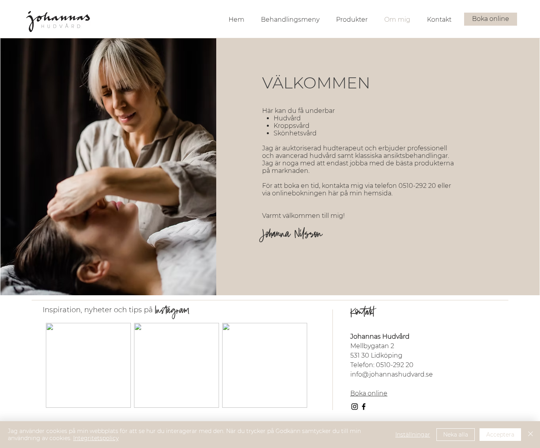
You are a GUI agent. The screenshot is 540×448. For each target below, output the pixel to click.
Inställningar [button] (412, 434)
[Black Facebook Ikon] (363, 406)
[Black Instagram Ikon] (354, 406)
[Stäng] (530, 434)
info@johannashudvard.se (391, 374)
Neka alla (455, 434)
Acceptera (500, 434)
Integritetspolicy (96, 438)
